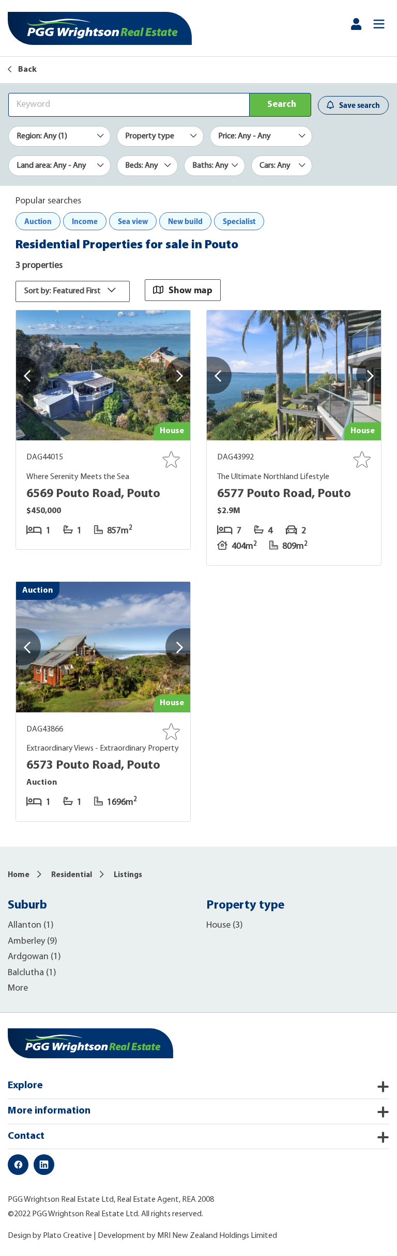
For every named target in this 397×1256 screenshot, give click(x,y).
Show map (190, 290)
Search (281, 104)
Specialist (239, 221)
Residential (71, 875)
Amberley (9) (32, 941)
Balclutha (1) (32, 973)
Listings (128, 875)
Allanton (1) (31, 925)
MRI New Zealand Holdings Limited (217, 1236)
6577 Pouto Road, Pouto (284, 494)
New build (185, 221)
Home (18, 875)
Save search (359, 105)
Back (27, 70)
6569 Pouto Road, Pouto (93, 494)
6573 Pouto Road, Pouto (93, 765)
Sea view (133, 221)
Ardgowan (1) (34, 957)
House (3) (224, 925)
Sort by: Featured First (63, 291)
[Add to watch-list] (171, 459)
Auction (38, 221)
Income (85, 221)
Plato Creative (67, 1236)
